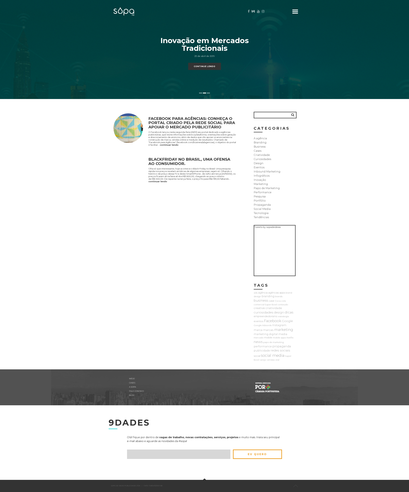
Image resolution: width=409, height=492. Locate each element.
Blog (309, 31)
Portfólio (260, 200)
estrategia (283, 316)
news (258, 342)
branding (268, 296)
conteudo (283, 304)
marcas (268, 330)
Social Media (262, 208)
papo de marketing (273, 342)
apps (282, 292)
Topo (295, 486)
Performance (262, 192)
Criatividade (262, 154)
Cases (309, 26)
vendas (271, 360)
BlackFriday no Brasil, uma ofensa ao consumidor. (189, 161)
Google (287, 321)
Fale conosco (136, 391)
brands (278, 296)
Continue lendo (204, 66)
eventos (258, 321)
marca (258, 330)
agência (263, 292)
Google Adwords (263, 325)
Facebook (272, 321)
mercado (258, 337)
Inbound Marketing (267, 171)
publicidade (262, 350)
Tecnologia (261, 213)
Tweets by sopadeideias (267, 227)
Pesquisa (260, 196)
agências (273, 292)
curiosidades (263, 312)
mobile (268, 337)
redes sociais (280, 350)
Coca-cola (280, 301)
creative (259, 308)
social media (272, 355)
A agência (260, 138)
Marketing (261, 184)
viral (277, 360)
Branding (260, 142)
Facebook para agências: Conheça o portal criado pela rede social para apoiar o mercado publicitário (191, 122)
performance (263, 346)
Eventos (259, 167)
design (279, 312)
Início (309, 21)
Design (258, 163)
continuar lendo (169, 145)
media (282, 334)
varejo (263, 360)
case (271, 300)
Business (260, 146)
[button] (292, 115)
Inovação (260, 179)
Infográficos (262, 175)
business (261, 300)
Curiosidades (262, 159)
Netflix (290, 337)
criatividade (274, 308)
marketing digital (266, 334)
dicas (289, 312)
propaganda (281, 346)
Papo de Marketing (267, 188)
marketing (283, 329)
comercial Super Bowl (265, 304)
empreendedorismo (266, 316)
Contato (306, 41)
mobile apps (279, 337)
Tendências (261, 217)
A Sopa (308, 36)
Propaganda (262, 204)
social (257, 356)
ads (256, 292)
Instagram (279, 325)
